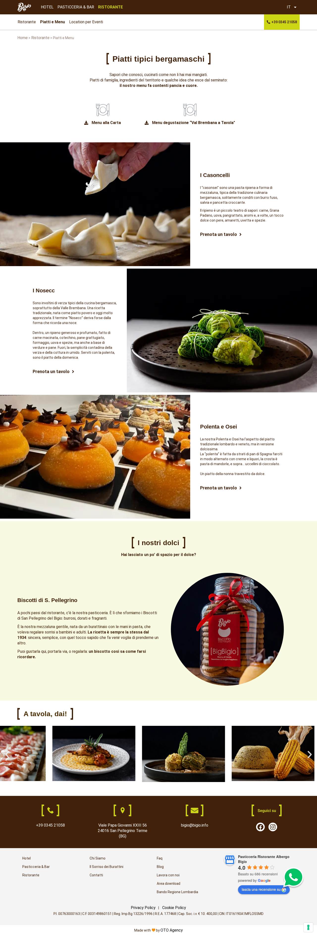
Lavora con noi (168, 875)
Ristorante (27, 22)
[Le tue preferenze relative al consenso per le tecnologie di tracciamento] (308, 927)
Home (22, 37)
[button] (7, 754)
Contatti (96, 875)
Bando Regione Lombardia (177, 892)
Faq (159, 858)
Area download (168, 883)
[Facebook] (260, 827)
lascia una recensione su (261, 889)
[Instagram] (272, 827)
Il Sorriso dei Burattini (106, 867)
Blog (160, 867)
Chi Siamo (98, 858)
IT (289, 7)
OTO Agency (171, 930)
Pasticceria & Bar (36, 867)
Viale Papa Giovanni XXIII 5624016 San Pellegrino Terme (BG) (122, 830)
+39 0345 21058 (50, 825)
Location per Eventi (86, 22)
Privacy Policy (143, 907)
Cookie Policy (174, 907)
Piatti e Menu (52, 22)
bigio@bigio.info (194, 825)
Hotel (26, 858)
